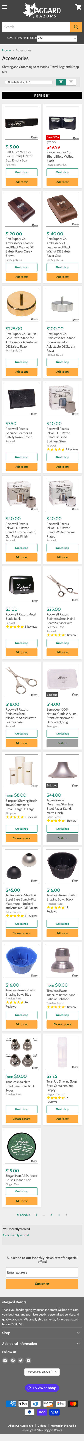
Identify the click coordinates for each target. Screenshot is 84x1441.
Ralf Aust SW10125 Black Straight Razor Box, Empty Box (19, 156)
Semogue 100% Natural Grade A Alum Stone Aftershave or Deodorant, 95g (61, 716)
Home (6, 50)
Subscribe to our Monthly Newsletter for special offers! (42, 1260)
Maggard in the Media (63, 1425)
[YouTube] (28, 1360)
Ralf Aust (11, 164)
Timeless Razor (55, 903)
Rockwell (11, 441)
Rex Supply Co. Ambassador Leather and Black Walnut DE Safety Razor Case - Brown (20, 247)
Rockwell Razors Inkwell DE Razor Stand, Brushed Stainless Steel (58, 435)
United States (40, 1372)
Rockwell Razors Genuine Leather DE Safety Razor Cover (19, 433)
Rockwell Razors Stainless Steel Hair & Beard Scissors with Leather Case (61, 620)
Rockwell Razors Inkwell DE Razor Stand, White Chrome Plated (61, 530)
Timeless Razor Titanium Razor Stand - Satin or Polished (62, 995)
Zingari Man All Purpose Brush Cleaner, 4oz (21, 1178)
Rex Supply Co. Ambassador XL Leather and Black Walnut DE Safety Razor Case (59, 247)
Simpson (11, 813)
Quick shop (21, 172)
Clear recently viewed (16, 1235)
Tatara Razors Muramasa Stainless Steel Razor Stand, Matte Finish (60, 806)
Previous (24, 1215)
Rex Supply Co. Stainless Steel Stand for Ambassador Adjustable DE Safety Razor (61, 342)
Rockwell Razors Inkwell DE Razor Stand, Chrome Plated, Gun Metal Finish (21, 530)
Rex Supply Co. (14, 259)
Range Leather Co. (57, 164)
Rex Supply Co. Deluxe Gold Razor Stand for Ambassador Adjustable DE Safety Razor (21, 340)
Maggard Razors (55, 1094)
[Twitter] (21, 1360)
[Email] (5, 1360)
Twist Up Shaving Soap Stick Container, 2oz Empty (62, 1086)
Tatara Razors (54, 816)
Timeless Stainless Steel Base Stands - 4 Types (20, 1086)
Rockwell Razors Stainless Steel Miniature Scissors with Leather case (21, 716)
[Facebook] (13, 1360)
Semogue (52, 726)
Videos (42, 1425)
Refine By (42, 95)
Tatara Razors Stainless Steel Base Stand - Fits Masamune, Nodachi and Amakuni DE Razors (21, 901)
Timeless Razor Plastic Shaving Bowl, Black (61, 897)
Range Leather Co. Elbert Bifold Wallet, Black (60, 156)
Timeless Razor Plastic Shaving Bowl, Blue (21, 992)
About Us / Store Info (20, 1425)
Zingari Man (12, 1184)
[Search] (76, 27)
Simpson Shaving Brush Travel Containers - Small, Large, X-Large (21, 805)
